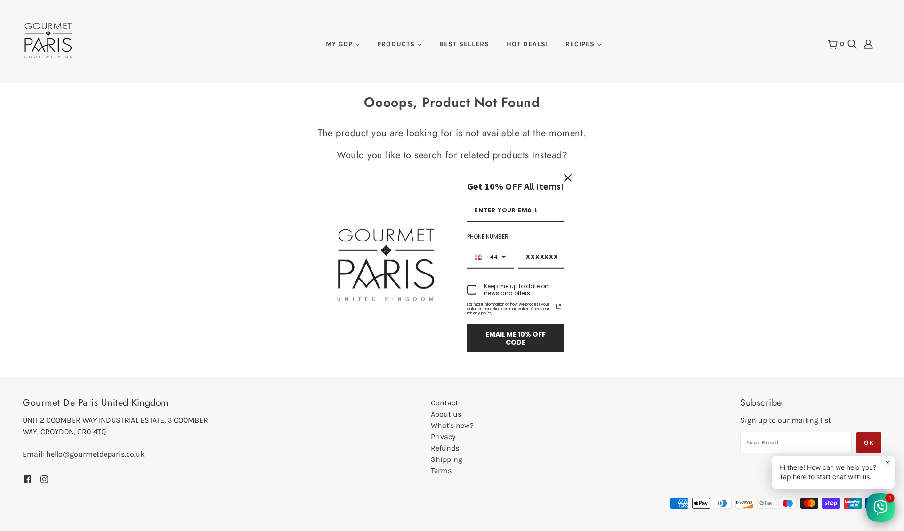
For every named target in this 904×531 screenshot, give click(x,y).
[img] (852, 43)
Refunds (445, 447)
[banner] (48, 39)
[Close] (568, 178)
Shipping (446, 459)
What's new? (452, 425)
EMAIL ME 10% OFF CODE (515, 338)
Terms (441, 470)
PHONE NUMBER (487, 237)
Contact (444, 402)
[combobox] (490, 257)
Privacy (443, 436)
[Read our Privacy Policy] (558, 306)
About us (446, 414)
